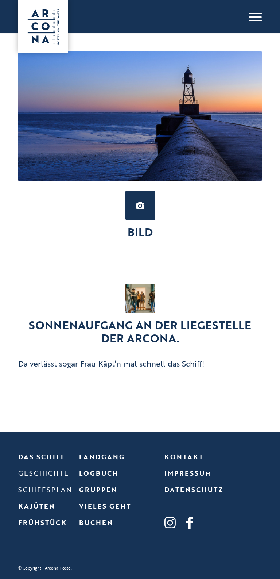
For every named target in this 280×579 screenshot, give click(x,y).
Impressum (187, 473)
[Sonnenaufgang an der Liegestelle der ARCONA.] (140, 298)
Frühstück (42, 522)
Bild (140, 232)
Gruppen (98, 489)
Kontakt (183, 456)
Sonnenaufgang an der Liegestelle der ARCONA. (140, 331)
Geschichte (43, 473)
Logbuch (98, 473)
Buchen (96, 522)
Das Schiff (41, 456)
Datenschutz (193, 489)
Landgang (102, 456)
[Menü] (252, 16)
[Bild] (140, 205)
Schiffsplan (45, 489)
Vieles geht (105, 506)
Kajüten (36, 506)
